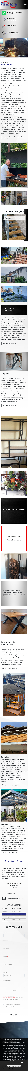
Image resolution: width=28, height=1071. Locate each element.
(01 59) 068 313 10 (11, 20)
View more (14, 227)
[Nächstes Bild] (26, 226)
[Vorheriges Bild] (1, 226)
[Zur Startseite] (9, 5)
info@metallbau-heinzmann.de (14, 27)
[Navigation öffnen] (25, 4)
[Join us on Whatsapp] (4, 13)
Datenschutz (10, 1057)
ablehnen (18, 1051)
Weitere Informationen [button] (10, 343)
